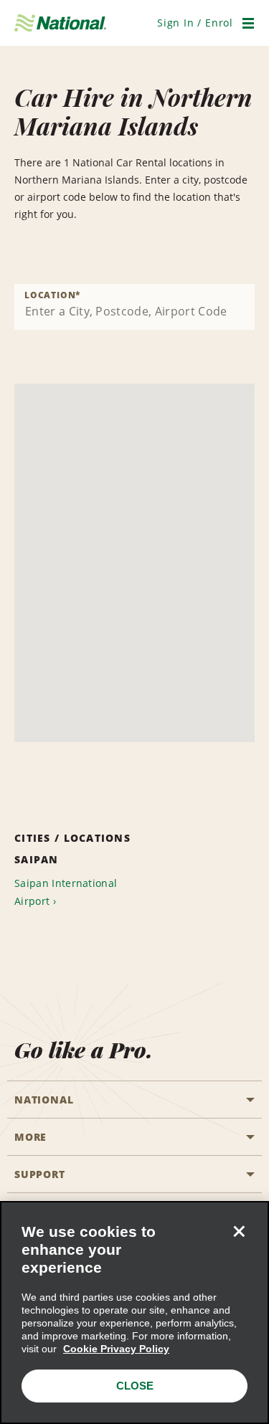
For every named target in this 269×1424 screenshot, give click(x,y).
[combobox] (134, 307)
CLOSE (135, 1386)
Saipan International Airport (65, 892)
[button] (195, 22)
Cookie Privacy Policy (116, 1348)
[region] (134, 1312)
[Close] (238, 1231)
